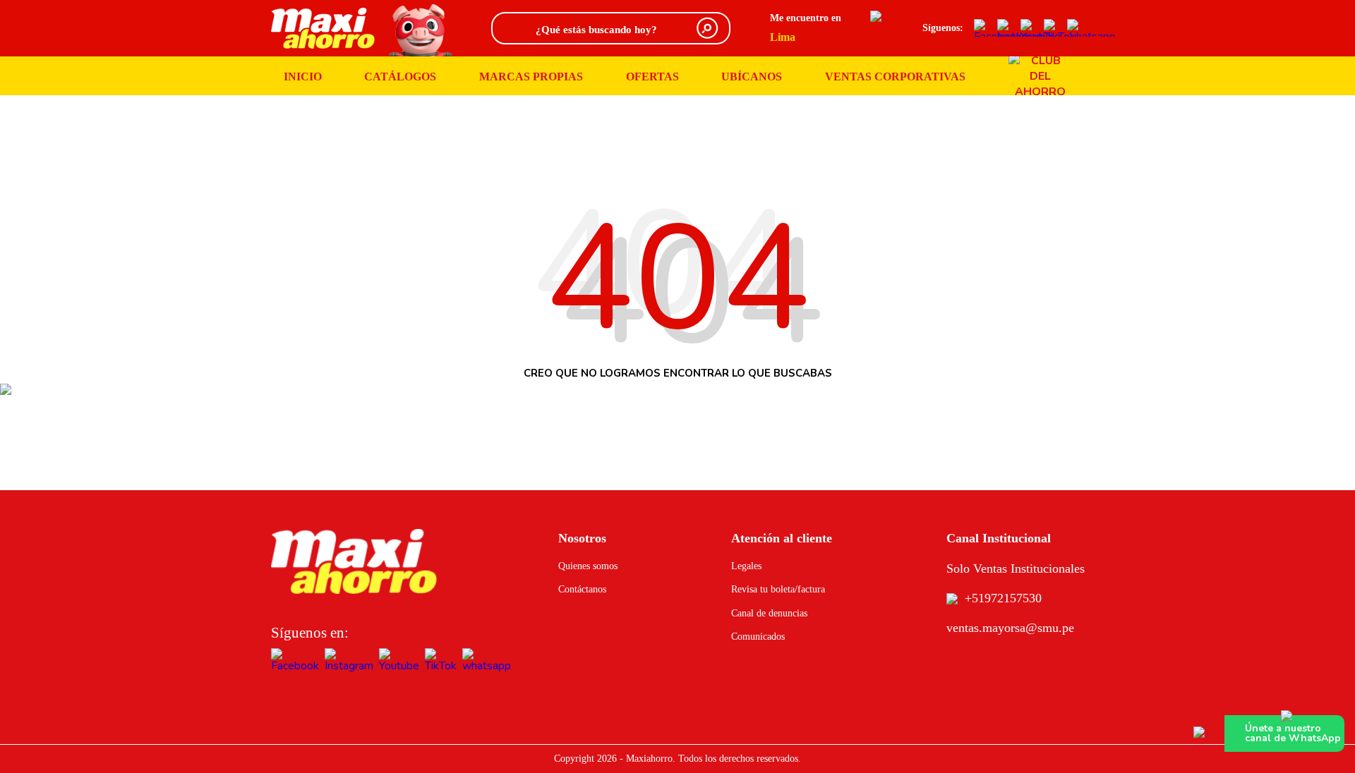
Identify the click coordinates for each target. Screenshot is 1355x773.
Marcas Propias (531, 77)
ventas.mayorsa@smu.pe (1010, 628)
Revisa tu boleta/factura (778, 589)
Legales (746, 566)
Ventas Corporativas (895, 77)
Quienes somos (588, 566)
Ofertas (652, 77)
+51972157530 (1003, 598)
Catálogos (400, 77)
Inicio (303, 77)
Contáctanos (582, 589)
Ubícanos (751, 77)
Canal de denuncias (769, 613)
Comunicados (758, 636)
